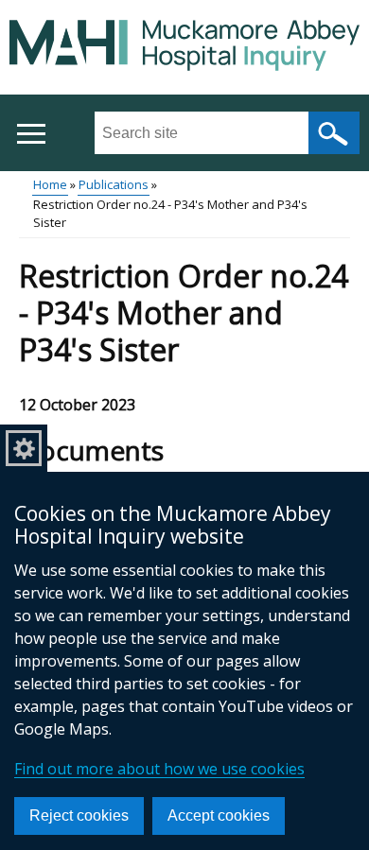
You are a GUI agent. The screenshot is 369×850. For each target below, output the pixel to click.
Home (50, 184)
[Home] (184, 48)
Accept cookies (218, 815)
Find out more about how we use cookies (159, 768)
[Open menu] (31, 134)
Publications (114, 184)
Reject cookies (79, 815)
